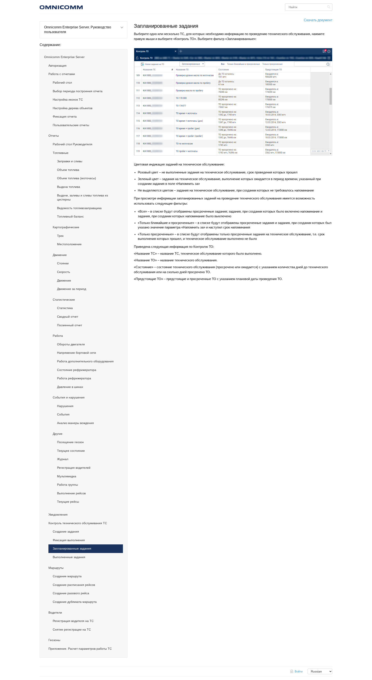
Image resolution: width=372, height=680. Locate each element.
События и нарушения (69, 397)
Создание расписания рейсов (74, 585)
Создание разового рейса (71, 593)
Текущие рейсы (68, 501)
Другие (57, 433)
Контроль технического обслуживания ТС (77, 523)
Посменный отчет (69, 325)
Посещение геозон (70, 442)
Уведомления (58, 514)
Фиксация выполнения (69, 540)
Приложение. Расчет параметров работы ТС (80, 648)
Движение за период (71, 289)
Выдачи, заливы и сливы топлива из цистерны (82, 197)
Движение (60, 255)
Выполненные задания (69, 557)
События (63, 414)
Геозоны (54, 640)
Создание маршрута (67, 576)
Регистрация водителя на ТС (73, 621)
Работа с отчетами (61, 74)
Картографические (66, 227)
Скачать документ (318, 20)
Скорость (63, 272)
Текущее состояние (71, 450)
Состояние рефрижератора (76, 370)
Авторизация (57, 65)
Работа (58, 335)
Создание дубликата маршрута (75, 601)
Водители (55, 612)
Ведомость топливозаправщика (79, 208)
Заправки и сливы (69, 161)
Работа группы (67, 484)
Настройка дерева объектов (72, 108)
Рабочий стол (62, 82)
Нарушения (65, 406)
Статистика (65, 308)
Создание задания (66, 531)
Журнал (62, 459)
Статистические (64, 299)
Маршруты (56, 568)
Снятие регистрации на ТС (72, 629)
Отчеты (53, 135)
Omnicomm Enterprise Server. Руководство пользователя (77, 29)
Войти (298, 671)
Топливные (60, 153)
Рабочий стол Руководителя (72, 144)
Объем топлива (68, 170)
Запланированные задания (72, 548)
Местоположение (69, 244)
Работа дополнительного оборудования (85, 361)
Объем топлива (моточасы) (76, 178)
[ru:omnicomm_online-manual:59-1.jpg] (233, 102)
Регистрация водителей (73, 467)
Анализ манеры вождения (75, 423)
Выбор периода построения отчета (77, 91)
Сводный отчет (67, 316)
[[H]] (86, 7)
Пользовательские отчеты (71, 125)
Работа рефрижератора (74, 378)
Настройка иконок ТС (68, 99)
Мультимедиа (66, 476)
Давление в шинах (70, 387)
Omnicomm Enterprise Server (64, 57)
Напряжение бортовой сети (76, 352)
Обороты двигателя (71, 344)
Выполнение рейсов (71, 493)
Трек (60, 235)
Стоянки (63, 263)
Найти (329, 6)
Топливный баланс (70, 216)
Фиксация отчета (65, 116)
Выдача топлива (68, 186)
